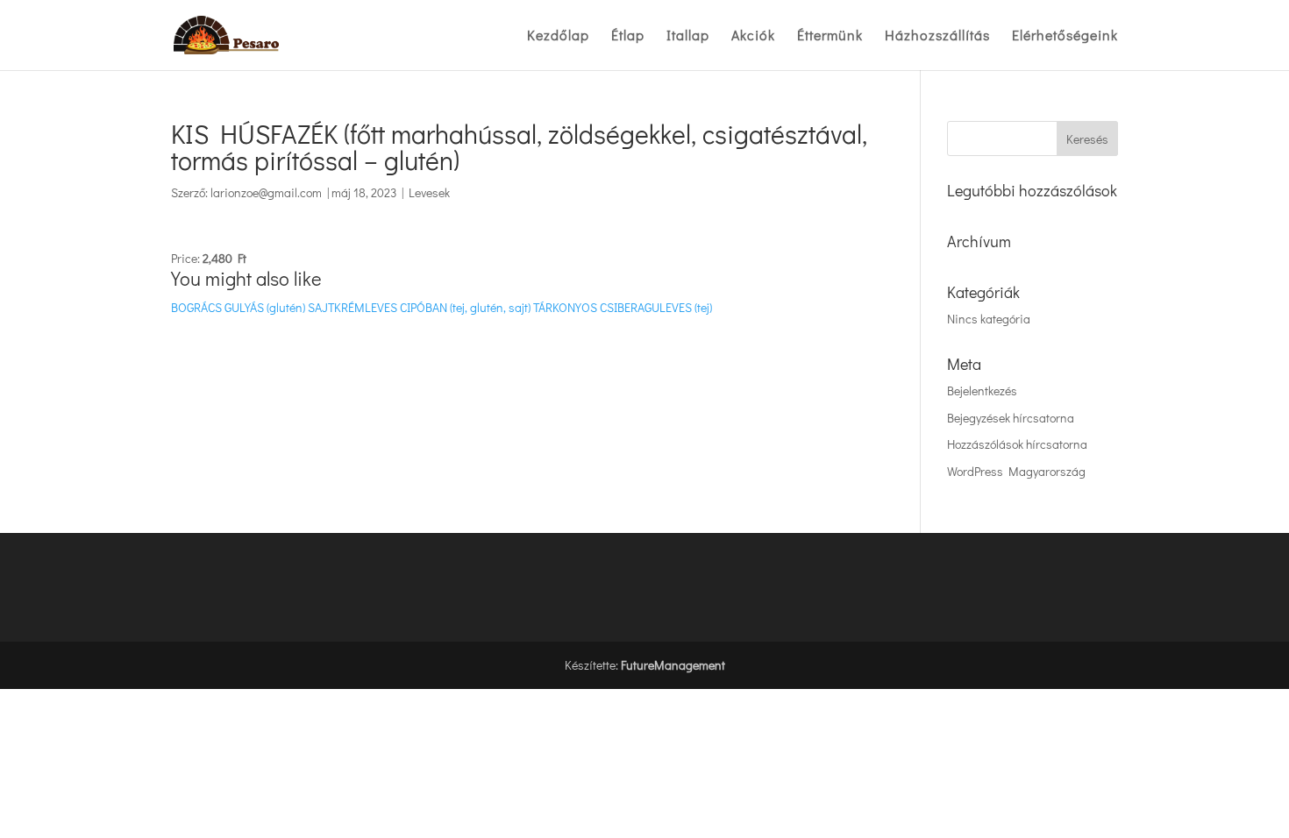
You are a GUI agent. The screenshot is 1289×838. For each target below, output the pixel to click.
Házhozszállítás (937, 36)
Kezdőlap (558, 36)
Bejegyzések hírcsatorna (1010, 417)
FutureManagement (673, 665)
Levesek (429, 192)
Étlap (627, 36)
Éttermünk (830, 36)
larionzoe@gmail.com (266, 192)
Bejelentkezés (982, 390)
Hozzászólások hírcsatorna (1017, 444)
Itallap (687, 36)
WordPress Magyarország (1016, 471)
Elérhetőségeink (1065, 36)
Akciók (753, 36)
